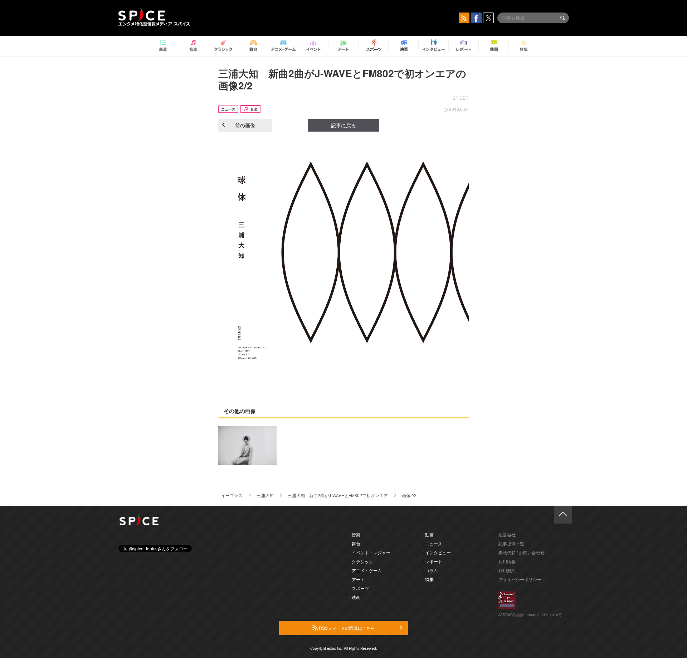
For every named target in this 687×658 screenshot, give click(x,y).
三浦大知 (265, 495)
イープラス (232, 495)
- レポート (432, 561)
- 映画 (354, 597)
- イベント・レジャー (369, 552)
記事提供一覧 (511, 543)
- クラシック (361, 561)
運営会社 (507, 534)
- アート (357, 579)
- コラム (430, 570)
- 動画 (428, 534)
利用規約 (507, 570)
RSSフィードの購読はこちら (346, 628)
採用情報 (507, 561)
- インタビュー (437, 552)
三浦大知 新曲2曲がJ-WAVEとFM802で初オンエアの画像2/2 (342, 79)
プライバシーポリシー (519, 579)
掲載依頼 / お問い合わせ (521, 552)
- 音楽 (354, 534)
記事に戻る (343, 125)
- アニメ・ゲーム (365, 570)
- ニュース (432, 543)
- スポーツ (359, 588)
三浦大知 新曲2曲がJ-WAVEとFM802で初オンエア (338, 495)
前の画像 (245, 125)
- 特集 (428, 579)
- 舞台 (354, 543)
